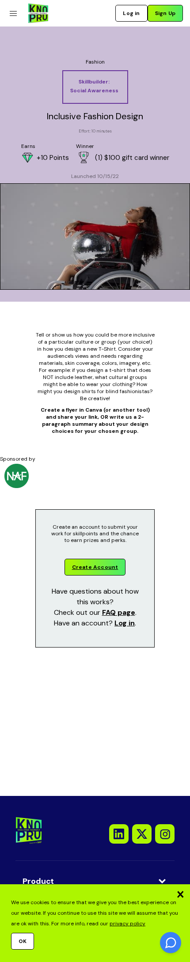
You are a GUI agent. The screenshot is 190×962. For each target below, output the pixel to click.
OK (23, 941)
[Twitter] (142, 834)
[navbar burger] (13, 13)
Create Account (95, 567)
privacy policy (127, 923)
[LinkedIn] (119, 834)
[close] (180, 894)
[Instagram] (165, 834)
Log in (131, 13)
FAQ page (118, 612)
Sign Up (165, 13)
